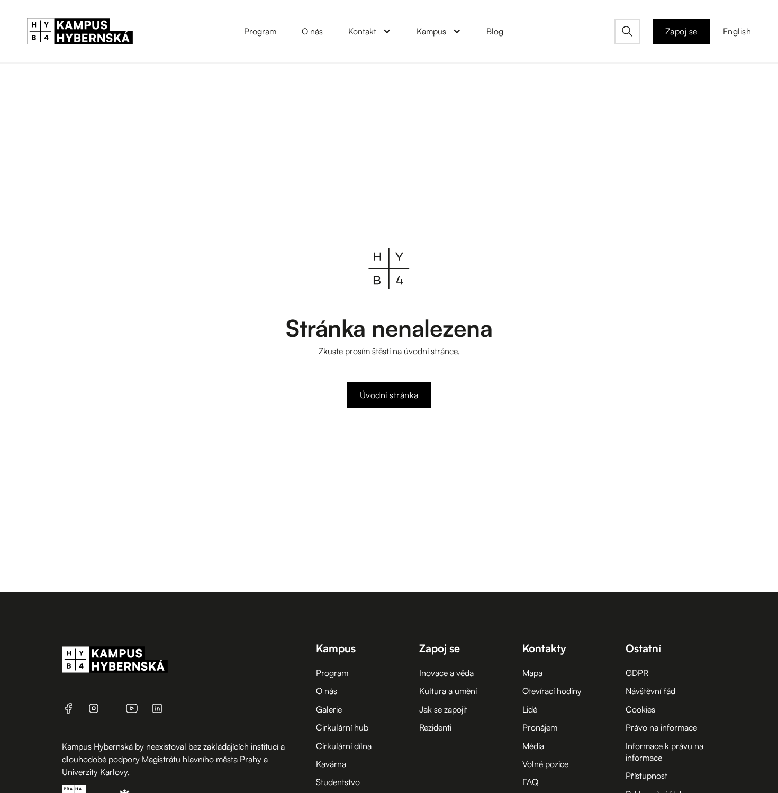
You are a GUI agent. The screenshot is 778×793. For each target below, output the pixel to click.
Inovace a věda (446, 673)
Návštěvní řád (650, 691)
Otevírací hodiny (552, 691)
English (737, 31)
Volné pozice (545, 764)
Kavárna (331, 764)
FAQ (530, 782)
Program (332, 673)
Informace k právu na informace (664, 752)
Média (533, 746)
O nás (326, 691)
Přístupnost (646, 775)
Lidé (529, 709)
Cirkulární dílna (344, 746)
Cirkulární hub (342, 727)
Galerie (329, 709)
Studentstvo (338, 782)
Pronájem (539, 727)
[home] (80, 31)
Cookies (640, 709)
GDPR (637, 673)
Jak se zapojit (443, 709)
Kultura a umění (448, 691)
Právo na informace (661, 727)
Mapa (532, 673)
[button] (370, 31)
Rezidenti (435, 727)
